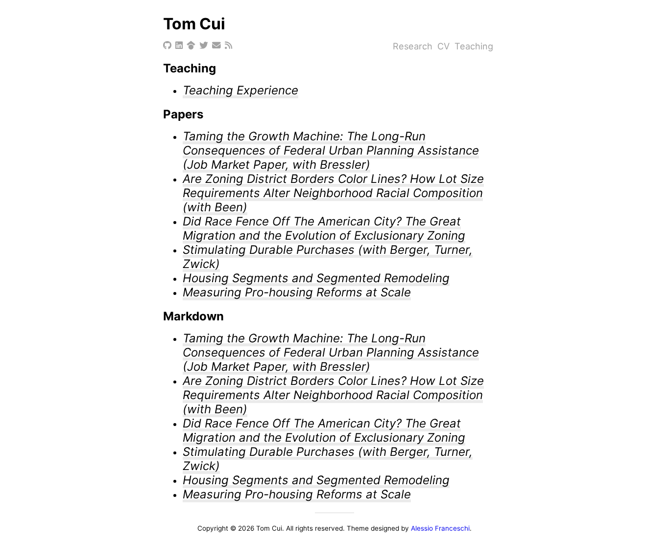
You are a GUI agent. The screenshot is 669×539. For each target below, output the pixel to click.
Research (412, 46)
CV (443, 46)
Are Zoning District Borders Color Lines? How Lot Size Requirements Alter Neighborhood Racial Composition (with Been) (333, 193)
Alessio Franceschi (440, 528)
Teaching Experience (240, 90)
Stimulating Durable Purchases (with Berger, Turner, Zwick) (328, 257)
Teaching (473, 46)
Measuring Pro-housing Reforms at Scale (297, 292)
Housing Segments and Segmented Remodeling (316, 278)
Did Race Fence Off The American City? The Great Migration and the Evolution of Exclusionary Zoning (324, 228)
